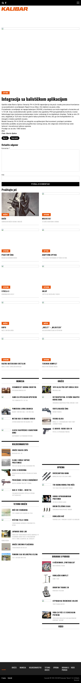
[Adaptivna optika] (60, 240)
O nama (4, 678)
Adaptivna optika (49, 255)
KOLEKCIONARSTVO (35, 667)
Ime (3, 175)
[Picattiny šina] (20, 240)
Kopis (4, 327)
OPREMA (46, 214)
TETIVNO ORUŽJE (47, 668)
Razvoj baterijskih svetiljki (14, 363)
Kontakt (10, 678)
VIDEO (73, 667)
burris (5, 138)
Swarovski (14, 138)
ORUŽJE (14, 667)
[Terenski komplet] (60, 349)
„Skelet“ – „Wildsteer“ (51, 327)
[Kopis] (20, 313)
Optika (5, 93)
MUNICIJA (23, 667)
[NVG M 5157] (60, 204)
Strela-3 (5, 291)
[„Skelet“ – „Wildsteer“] (60, 313)
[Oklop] (60, 277)
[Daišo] (20, 204)
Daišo (4, 218)
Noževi (5, 214)
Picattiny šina (8, 255)
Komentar (6, 148)
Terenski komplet (49, 363)
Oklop (44, 291)
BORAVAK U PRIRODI (65, 668)
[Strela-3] (20, 277)
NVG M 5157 (46, 218)
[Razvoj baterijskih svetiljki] (20, 349)
